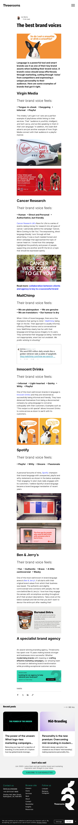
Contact (28, 801)
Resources (29, 809)
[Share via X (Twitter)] (23, 695)
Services (28, 793)
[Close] (75, 821)
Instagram (45, 793)
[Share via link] (33, 695)
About (27, 799)
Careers (28, 788)
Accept (68, 821)
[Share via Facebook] (18, 695)
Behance (45, 791)
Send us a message (10, 789)
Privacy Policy (42, 822)
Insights (19, 688)
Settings (59, 821)
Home (27, 791)
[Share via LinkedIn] (28, 695)
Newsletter (29, 804)
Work (27, 796)
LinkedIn (45, 789)
